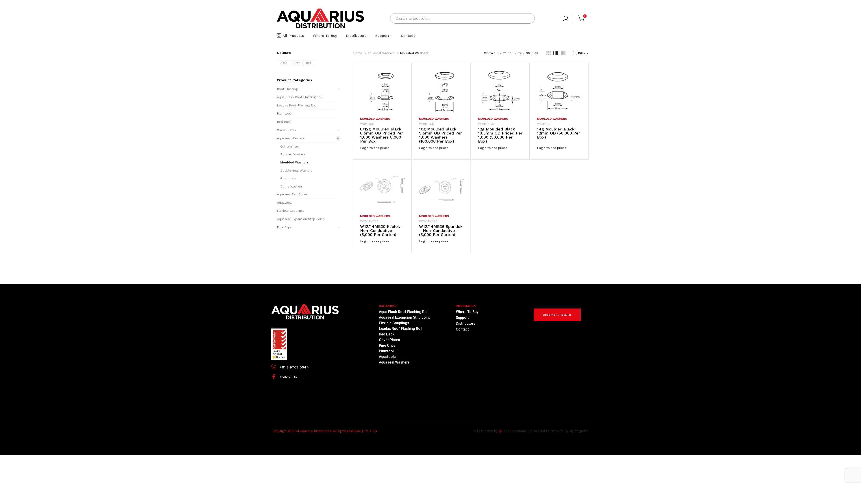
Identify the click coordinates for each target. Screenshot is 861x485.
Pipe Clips (284, 227)
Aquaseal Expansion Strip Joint (300, 219)
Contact (462, 329)
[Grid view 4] (555, 53)
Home (358, 53)
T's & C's (370, 431)
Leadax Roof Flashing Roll (297, 105)
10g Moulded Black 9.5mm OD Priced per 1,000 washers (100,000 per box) (440, 135)
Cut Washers (289, 146)
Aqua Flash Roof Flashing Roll (299, 97)
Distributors (465, 323)
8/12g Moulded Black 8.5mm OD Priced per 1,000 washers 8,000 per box (381, 135)
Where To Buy (467, 312)
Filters (583, 53)
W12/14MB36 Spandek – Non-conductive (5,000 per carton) (441, 230)
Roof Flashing (287, 89)
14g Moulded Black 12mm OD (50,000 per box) (558, 133)
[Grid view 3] (548, 53)
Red (308, 62)
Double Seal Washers (296, 170)
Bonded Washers (293, 154)
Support (462, 317)
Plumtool (284, 113)
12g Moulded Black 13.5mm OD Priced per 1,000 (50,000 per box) (500, 135)
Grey (297, 62)
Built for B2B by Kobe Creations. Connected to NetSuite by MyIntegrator (531, 431)
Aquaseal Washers (290, 138)
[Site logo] (320, 18)
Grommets (288, 178)
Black (283, 62)
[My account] (566, 18)
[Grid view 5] (563, 53)
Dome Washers (291, 186)
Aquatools (284, 202)
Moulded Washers (294, 162)
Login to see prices (374, 147)
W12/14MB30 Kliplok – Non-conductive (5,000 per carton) (382, 230)
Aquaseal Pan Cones (292, 194)
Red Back (284, 121)
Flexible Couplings (290, 210)
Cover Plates (286, 130)
